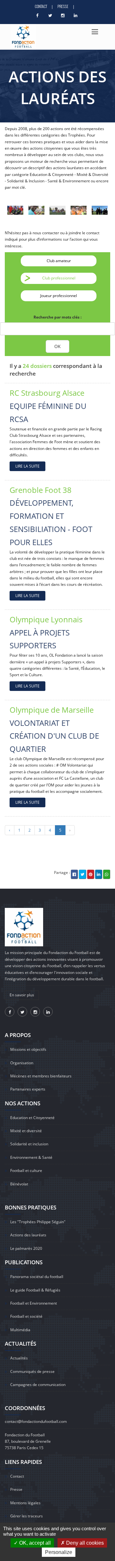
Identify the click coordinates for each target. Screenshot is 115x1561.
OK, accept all (34, 1543)
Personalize (58, 1552)
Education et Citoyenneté (32, 1117)
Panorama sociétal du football (36, 1276)
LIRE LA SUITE (27, 466)
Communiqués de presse (32, 1371)
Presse (62, 6)
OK (57, 346)
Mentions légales (25, 1503)
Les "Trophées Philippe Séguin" (37, 1222)
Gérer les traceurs (26, 1516)
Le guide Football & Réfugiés (35, 1290)
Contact (41, 6)
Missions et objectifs (28, 1049)
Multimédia (20, 1330)
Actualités (19, 1358)
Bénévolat (19, 1184)
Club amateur (59, 260)
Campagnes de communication (37, 1384)
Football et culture (26, 1170)
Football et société (26, 1316)
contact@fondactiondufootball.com (36, 1421)
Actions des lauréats (28, 1235)
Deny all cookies (84, 1543)
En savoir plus (22, 995)
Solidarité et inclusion (29, 1144)
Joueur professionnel (58, 295)
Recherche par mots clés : (57, 317)
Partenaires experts (27, 1089)
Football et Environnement (33, 1303)
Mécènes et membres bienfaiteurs (41, 1076)
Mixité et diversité (26, 1130)
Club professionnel (58, 278)
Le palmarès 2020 (26, 1248)
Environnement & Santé (31, 1157)
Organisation (21, 1063)
